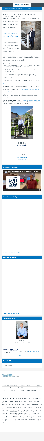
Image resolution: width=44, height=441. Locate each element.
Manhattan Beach (5, 385)
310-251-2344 (20, 157)
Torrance (6, 387)
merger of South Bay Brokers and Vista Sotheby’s (30, 100)
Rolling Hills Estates (38, 390)
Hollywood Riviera (30, 387)
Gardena (22, 390)
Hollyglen (38, 387)
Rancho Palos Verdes (22, 387)
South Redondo (30, 385)
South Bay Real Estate (22, 355)
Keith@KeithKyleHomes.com (22, 159)
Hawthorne (13, 390)
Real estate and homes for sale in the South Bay (22, 5)
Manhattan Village (30, 390)
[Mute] (37, 190)
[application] (22, 180)
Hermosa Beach (13, 385)
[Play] (4, 190)
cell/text (25, 157)
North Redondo (22, 385)
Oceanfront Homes (38, 392)
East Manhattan (30, 392)
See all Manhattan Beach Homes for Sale (11, 252)
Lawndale (6, 390)
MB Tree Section (13, 392)
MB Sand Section (5, 392)
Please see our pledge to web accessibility (11, 426)
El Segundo (38, 385)
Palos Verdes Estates (13, 387)
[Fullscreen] (39, 190)
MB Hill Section (22, 392)
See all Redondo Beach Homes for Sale (11, 313)
